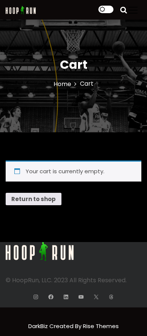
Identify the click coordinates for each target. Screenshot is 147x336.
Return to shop (33, 199)
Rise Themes (101, 326)
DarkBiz (38, 326)
